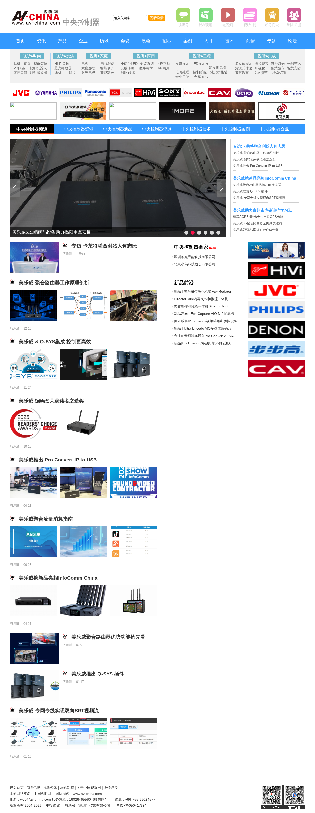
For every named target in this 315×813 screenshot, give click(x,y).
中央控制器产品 (78, 138)
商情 (250, 40)
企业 (83, 40)
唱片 (72, 73)
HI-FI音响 (61, 64)
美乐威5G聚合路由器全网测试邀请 (257, 223)
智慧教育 (242, 73)
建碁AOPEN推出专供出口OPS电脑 (258, 217)
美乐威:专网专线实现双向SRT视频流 (259, 197)
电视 (84, 64)
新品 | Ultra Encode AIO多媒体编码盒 (202, 328)
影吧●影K (128, 73)
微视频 (227, 25)
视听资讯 (50, 788)
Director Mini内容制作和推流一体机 (201, 299)
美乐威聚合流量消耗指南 (46, 519)
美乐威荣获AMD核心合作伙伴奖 (256, 229)
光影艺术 (294, 64)
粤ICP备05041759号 (132, 805)
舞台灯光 (278, 64)
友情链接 (111, 788)
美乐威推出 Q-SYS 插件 (250, 191)
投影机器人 (38, 68)
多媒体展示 (243, 64)
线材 (57, 73)
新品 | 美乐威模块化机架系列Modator (202, 291)
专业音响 (182, 76)
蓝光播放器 (63, 68)
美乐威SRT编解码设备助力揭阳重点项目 (51, 232)
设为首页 (17, 788)
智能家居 (107, 73)
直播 (27, 64)
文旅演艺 (261, 73)
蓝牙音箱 (20, 73)
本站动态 (67, 788)
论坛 (292, 40)
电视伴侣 (107, 64)
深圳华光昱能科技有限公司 (194, 257)
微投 (32, 73)
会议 (125, 40)
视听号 (183, 25)
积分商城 (272, 25)
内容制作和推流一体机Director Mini (201, 306)
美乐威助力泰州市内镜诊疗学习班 (262, 210)
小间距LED (129, 64)
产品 (62, 40)
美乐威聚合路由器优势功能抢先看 (257, 185)
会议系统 (147, 64)
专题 (271, 40)
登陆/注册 (294, 25)
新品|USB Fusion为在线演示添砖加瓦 (202, 343)
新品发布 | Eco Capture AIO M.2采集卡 (204, 314)
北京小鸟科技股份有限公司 (194, 264)
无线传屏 (127, 68)
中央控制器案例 (235, 129)
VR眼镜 (19, 68)
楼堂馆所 (279, 73)
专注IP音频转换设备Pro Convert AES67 (204, 336)
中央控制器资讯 (78, 129)
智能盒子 (107, 68)
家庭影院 (88, 68)
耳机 (17, 64)
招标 (166, 40)
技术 (229, 40)
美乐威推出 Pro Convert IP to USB (258, 166)
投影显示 (182, 64)
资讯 (41, 40)
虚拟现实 (261, 64)
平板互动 (163, 64)
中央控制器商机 (117, 138)
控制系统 (200, 72)
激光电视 (88, 73)
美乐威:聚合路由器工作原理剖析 (256, 153)
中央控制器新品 (117, 129)
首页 (20, 40)
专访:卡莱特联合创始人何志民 (259, 146)
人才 (208, 40)
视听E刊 (250, 25)
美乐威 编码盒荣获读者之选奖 (254, 159)
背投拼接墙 (217, 68)
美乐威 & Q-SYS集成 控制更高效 (55, 341)
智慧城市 (277, 68)
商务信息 (33, 788)
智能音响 (40, 64)
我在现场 (205, 25)
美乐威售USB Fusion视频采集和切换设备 (205, 321)
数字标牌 (146, 68)
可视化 (260, 68)
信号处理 (182, 72)
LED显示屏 (200, 64)
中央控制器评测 (157, 129)
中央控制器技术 (196, 129)
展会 (146, 40)
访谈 (104, 40)
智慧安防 (294, 68)
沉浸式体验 (243, 68)
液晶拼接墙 (219, 72)
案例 (187, 40)
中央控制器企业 (274, 129)
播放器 (42, 73)
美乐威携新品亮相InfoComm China (264, 178)
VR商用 (164, 68)
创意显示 (201, 76)
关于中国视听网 (89, 788)
